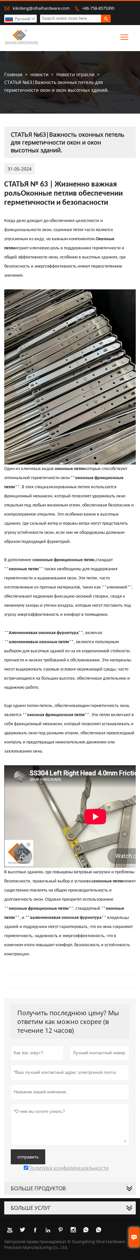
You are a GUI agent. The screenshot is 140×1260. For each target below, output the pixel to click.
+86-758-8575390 (98, 8)
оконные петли (70, 468)
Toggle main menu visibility (124, 37)
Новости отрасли (75, 74)
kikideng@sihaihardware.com (41, 8)
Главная (13, 74)
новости (39, 74)
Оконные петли (47, 194)
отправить (28, 1156)
